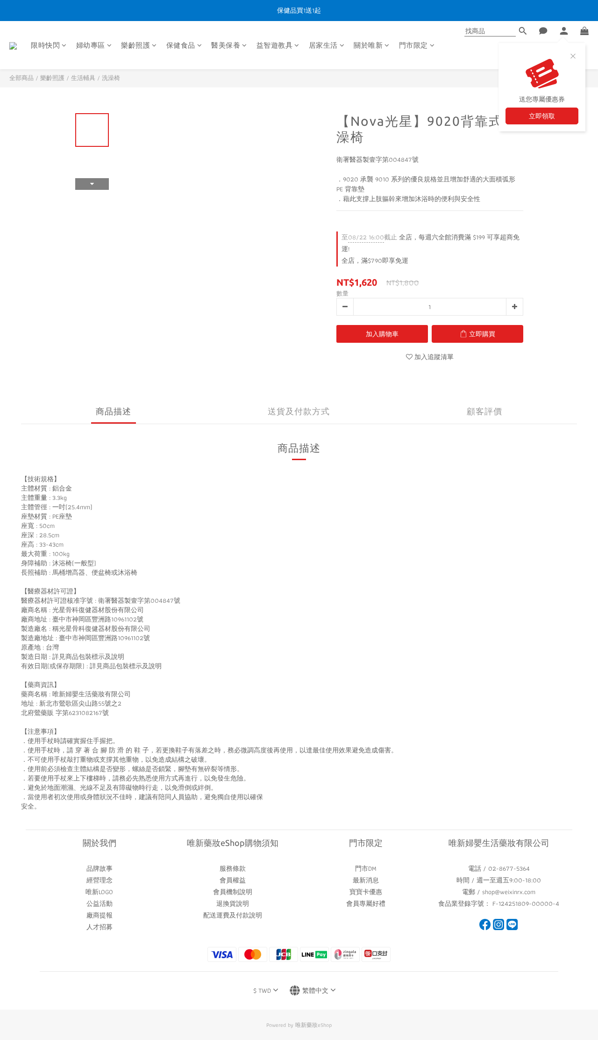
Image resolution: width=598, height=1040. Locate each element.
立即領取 (542, 116)
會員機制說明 (232, 892)
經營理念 (99, 880)
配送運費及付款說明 (232, 915)
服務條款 (233, 868)
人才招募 (99, 927)
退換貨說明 (232, 903)
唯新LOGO (99, 892)
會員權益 (233, 880)
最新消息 (366, 880)
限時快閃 (45, 46)
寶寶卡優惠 (365, 892)
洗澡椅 (111, 78)
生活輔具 (83, 78)
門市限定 (413, 46)
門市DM (366, 868)
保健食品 (180, 46)
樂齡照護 (135, 46)
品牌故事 (99, 868)
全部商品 (21, 78)
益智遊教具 (274, 46)
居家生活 (323, 46)
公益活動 (99, 903)
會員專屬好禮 (365, 903)
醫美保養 (225, 46)
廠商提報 (99, 915)
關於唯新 (368, 46)
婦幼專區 (90, 46)
